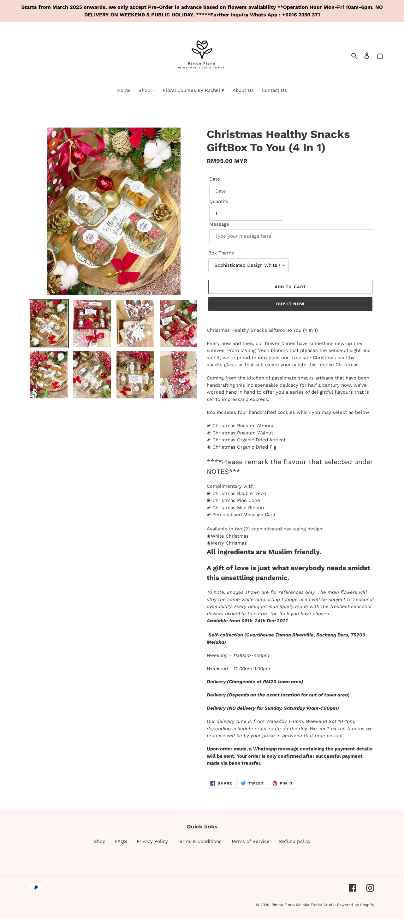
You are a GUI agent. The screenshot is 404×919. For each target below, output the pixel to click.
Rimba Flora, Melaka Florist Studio (303, 905)
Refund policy (295, 841)
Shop (99, 841)
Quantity (219, 201)
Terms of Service (250, 841)
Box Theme (221, 253)
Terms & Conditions (199, 841)
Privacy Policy (152, 841)
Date (214, 179)
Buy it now (290, 303)
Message (219, 224)
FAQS (121, 841)
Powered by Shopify (355, 905)
